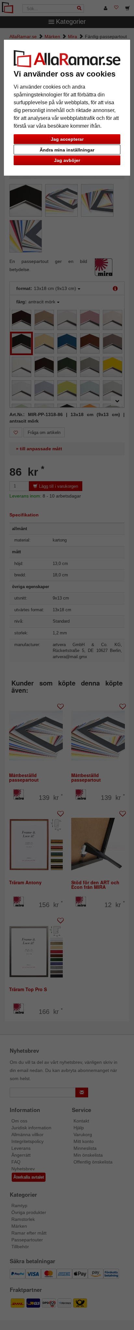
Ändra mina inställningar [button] (67, 149)
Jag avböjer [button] (67, 160)
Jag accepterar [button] (67, 139)
